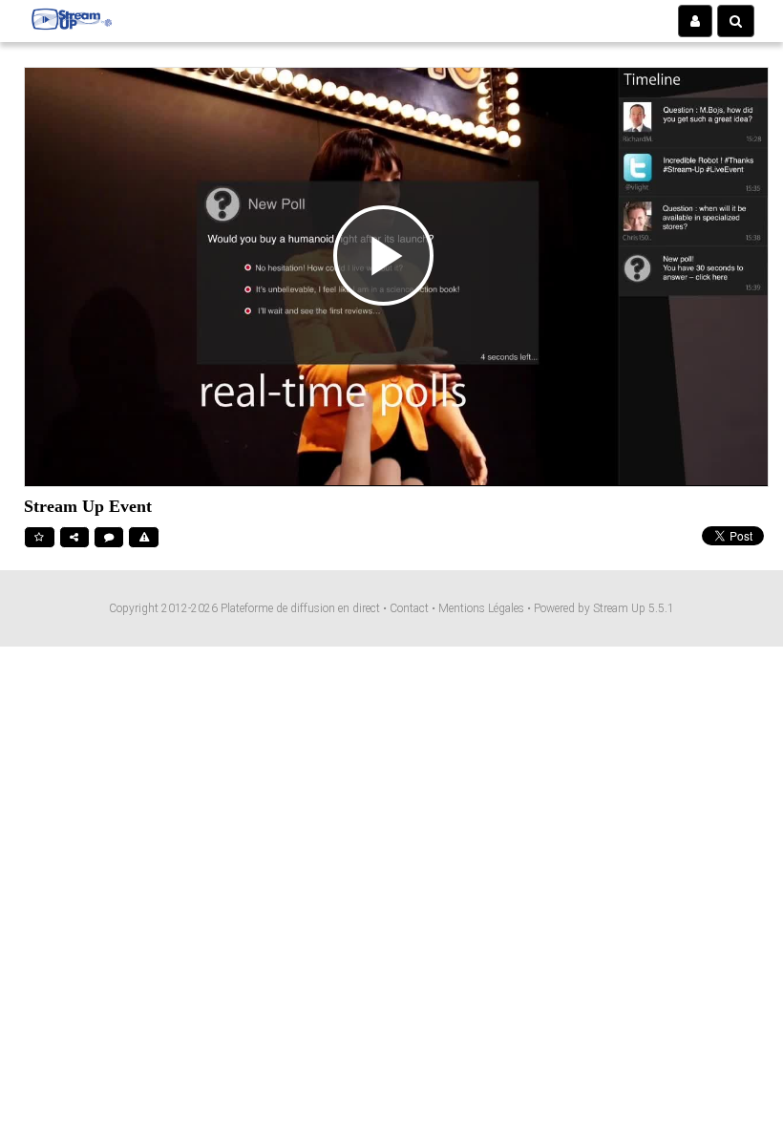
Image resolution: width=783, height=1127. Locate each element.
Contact (411, 608)
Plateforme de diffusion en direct (300, 608)
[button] (695, 21)
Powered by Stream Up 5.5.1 (604, 608)
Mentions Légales (482, 608)
